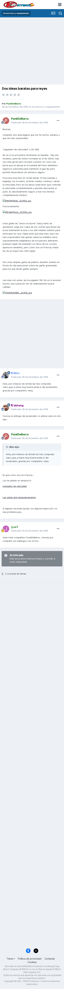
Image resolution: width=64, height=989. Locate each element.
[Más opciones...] (58, 121)
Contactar (49, 958)
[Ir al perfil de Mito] (6, 375)
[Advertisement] (32, 51)
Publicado (29, 122)
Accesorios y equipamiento (46, 106)
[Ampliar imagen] (17, 200)
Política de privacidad (29, 958)
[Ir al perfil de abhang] (6, 407)
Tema (10, 958)
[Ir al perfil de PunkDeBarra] (6, 120)
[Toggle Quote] (7, 447)
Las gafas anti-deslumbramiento (19, 497)
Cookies (32, 962)
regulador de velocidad (15, 486)
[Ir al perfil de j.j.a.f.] (6, 529)
